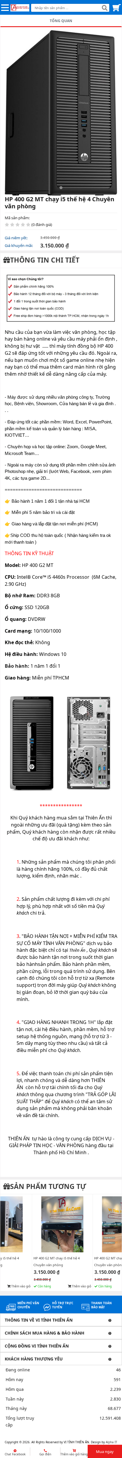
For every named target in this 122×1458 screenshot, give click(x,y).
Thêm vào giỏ (20, 1286)
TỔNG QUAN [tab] (61, 20)
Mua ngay (105, 1451)
